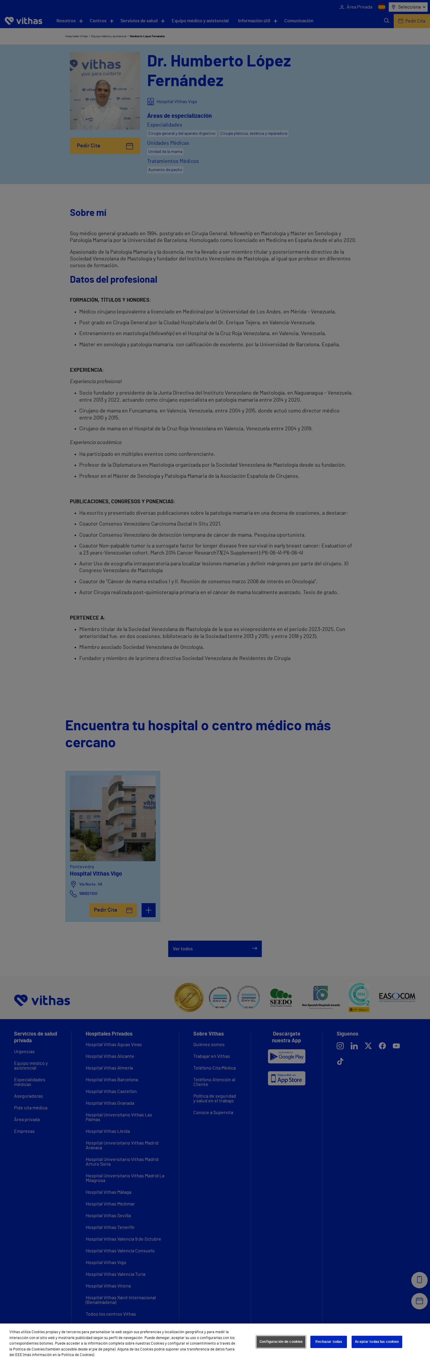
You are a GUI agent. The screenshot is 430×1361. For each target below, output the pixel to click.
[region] (215, 1342)
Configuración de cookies (280, 1342)
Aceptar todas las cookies (377, 1342)
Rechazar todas (328, 1342)
